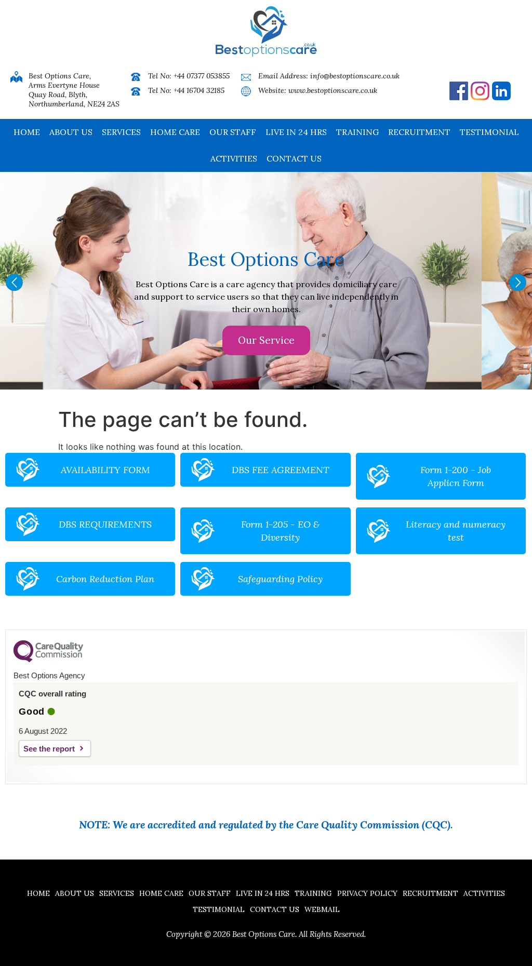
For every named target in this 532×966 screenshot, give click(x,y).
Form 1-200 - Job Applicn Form (455, 476)
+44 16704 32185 (199, 90)
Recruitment (419, 132)
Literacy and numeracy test (456, 530)
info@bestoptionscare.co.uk (355, 76)
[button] (14, 282)
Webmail (322, 909)
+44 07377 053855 (202, 76)
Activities (233, 158)
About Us (70, 132)
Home (27, 132)
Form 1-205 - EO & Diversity (280, 530)
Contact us (294, 158)
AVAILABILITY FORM (105, 470)
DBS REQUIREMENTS (105, 524)
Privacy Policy (367, 893)
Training (357, 132)
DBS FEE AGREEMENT (280, 470)
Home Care (175, 132)
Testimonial (489, 132)
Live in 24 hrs (296, 132)
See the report (49, 748)
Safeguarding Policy (280, 579)
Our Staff (232, 132)
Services (121, 132)
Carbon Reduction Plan (105, 579)
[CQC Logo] (48, 659)
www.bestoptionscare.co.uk (332, 90)
